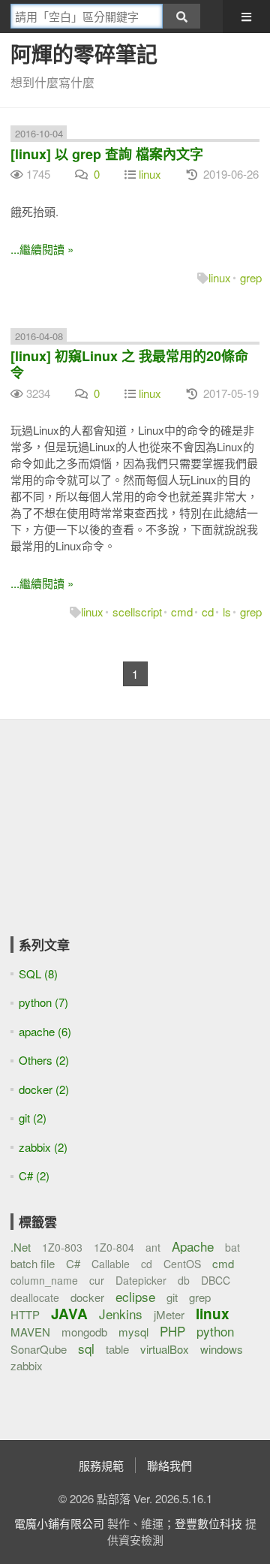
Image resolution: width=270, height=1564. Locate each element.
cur (96, 1280)
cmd (182, 611)
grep (251, 277)
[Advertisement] (104, 839)
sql (86, 1348)
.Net (20, 1247)
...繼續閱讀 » (42, 249)
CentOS (182, 1263)
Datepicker (141, 1280)
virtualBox (164, 1349)
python (215, 1330)
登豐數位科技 (208, 1523)
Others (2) (44, 1060)
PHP (172, 1330)
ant (153, 1247)
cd (208, 611)
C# (73, 1263)
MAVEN (30, 1331)
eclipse (135, 1296)
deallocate (34, 1297)
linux (150, 174)
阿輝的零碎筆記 (84, 53)
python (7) (43, 1002)
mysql (133, 1331)
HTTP (25, 1314)
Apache (193, 1246)
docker (87, 1297)
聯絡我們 (169, 1465)
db (184, 1280)
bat (232, 1247)
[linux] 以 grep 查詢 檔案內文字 (106, 154)
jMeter (169, 1314)
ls (227, 611)
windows (221, 1349)
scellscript (137, 611)
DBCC (215, 1280)
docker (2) (44, 1089)
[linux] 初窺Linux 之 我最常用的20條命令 (129, 364)
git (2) (32, 1118)
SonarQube (38, 1349)
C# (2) (34, 1175)
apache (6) (45, 1031)
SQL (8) (38, 973)
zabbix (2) (43, 1147)
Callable (111, 1263)
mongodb (84, 1331)
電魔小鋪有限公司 (59, 1523)
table (117, 1349)
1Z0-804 (114, 1247)
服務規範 (101, 1465)
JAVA (69, 1313)
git (172, 1297)
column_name (44, 1280)
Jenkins (120, 1313)
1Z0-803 (62, 1247)
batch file (32, 1263)
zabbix (26, 1365)
